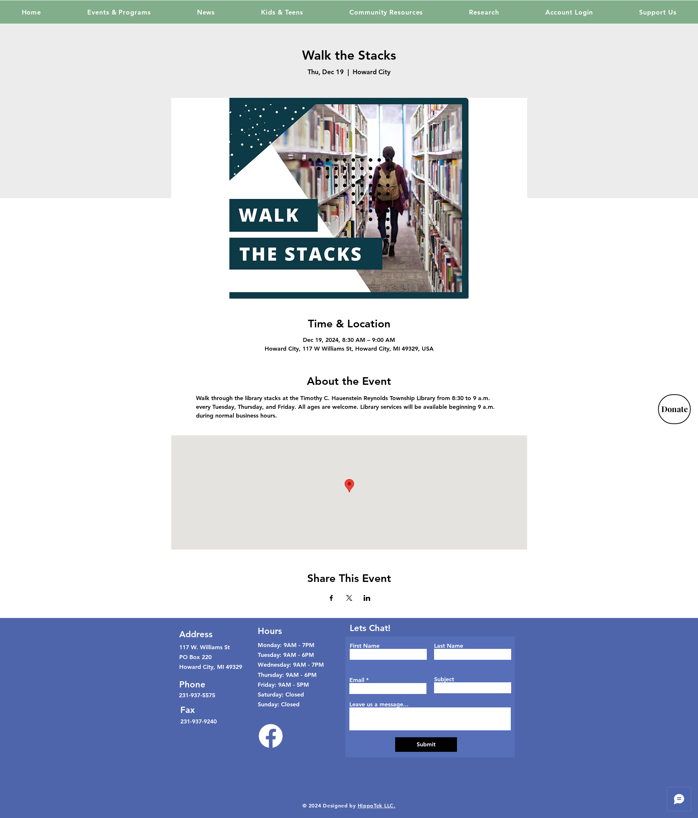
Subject (444, 679)
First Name (365, 646)
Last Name (448, 646)
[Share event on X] (349, 598)
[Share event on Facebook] (331, 598)
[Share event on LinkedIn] (367, 598)
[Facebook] (270, 736)
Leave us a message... (379, 704)
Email (356, 680)
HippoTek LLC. (377, 805)
